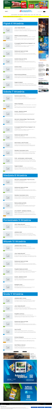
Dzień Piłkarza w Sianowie (19, 344)
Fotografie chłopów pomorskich (21, 269)
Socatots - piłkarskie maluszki (20, 111)
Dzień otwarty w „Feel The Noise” (21, 142)
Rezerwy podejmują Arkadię (20, 202)
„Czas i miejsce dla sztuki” (19, 27)
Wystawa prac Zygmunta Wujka (21, 51)
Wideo (34, 14)
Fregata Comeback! (18, 82)
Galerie (32, 14)
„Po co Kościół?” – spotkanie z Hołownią (22, 210)
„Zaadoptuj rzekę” (18, 232)
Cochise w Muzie (17, 66)
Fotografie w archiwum (19, 313)
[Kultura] (8, 45)
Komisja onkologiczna (19, 337)
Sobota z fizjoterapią (18, 103)
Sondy (40, 14)
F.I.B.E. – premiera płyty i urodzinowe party (23, 158)
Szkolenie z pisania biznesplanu (21, 35)
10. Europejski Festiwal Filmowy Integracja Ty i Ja (24, 43)
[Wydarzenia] (8, 339)
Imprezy (37, 14)
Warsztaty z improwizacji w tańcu (21, 150)
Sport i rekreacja (20, 14)
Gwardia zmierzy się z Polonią (20, 58)
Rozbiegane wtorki (18, 284)
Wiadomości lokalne (27, 14)
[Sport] (8, 61)
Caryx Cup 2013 (17, 329)
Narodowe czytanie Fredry (19, 95)
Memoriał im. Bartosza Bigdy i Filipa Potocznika (24, 119)
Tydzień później (25, 351)
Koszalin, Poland (9, 11)
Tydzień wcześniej (16, 351)
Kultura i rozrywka (14, 14)
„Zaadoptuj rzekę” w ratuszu (20, 245)
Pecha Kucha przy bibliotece (20, 74)
